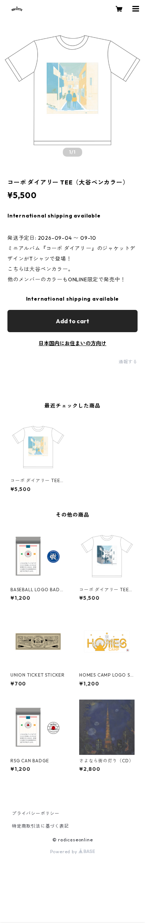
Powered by (64, 851)
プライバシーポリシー (35, 813)
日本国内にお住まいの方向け (72, 343)
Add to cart (72, 321)
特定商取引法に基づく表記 (40, 826)
